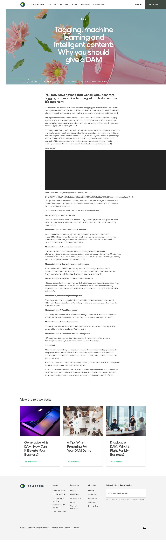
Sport (72, 502)
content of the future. (104, 375)
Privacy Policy (57, 528)
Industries (64, 4)
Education (74, 494)
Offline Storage (59, 494)
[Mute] (46, 211)
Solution (52, 4)
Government (75, 498)
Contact (139, 4)
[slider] (70, 211)
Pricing (74, 4)
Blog (83, 19)
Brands (73, 491)
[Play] (46, 200)
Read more (32, 461)
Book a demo (152, 4)
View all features (59, 511)
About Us (92, 494)
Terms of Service (72, 528)
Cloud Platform (59, 491)
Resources (85, 4)
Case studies (99, 4)
